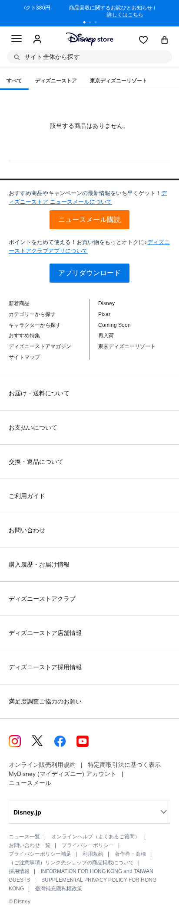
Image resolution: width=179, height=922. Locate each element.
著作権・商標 (130, 854)
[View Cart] (164, 41)
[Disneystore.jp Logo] (89, 39)
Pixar (104, 314)
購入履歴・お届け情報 (39, 564)
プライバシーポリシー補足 (40, 854)
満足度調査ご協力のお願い (45, 701)
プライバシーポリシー (88, 845)
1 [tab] (87, 23)
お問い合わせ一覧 (29, 845)
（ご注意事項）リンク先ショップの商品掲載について (71, 863)
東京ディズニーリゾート (127, 346)
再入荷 (106, 335)
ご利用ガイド (27, 495)
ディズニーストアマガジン (40, 346)
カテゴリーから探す (32, 314)
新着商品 (19, 303)
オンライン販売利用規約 (42, 764)
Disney (106, 303)
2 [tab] (93, 23)
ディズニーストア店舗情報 (45, 632)
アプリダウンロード (89, 273)
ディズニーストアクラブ (42, 598)
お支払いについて (33, 427)
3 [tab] (98, 23)
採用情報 (19, 871)
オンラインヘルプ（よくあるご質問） (95, 837)
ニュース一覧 (24, 837)
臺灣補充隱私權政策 (58, 889)
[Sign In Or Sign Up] (37, 39)
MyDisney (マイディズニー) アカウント (62, 773)
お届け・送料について (39, 393)
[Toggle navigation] (16, 40)
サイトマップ (24, 357)
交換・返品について (36, 461)
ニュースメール (30, 782)
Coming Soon (114, 325)
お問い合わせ (27, 530)
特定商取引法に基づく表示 (124, 764)
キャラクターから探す (35, 325)
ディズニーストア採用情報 (45, 667)
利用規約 (93, 854)
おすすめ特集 (24, 335)
